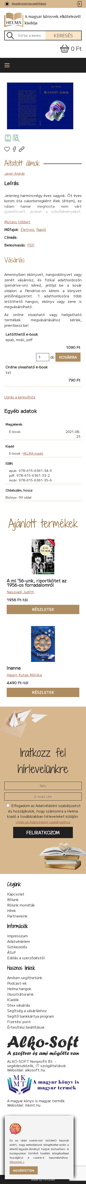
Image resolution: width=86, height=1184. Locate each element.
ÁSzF (11, 952)
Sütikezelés (17, 947)
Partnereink (17, 916)
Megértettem (23, 1170)
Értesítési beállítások (26, 1027)
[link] (7, 4)
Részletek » (17, 1162)
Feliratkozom (43, 832)
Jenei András (14, 173)
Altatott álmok (22, 163)
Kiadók (13, 1000)
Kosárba (66, 357)
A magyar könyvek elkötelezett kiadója (53, 19)
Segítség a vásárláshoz (27, 1011)
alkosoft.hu (35, 1069)
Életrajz (27, 229)
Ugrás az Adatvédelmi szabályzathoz (43, 822)
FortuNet (49, 1179)
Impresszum (17, 936)
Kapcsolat (15, 894)
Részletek (30, 609)
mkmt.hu (32, 1105)
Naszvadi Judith (20, 591)
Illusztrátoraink (20, 994)
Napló (41, 229)
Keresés (63, 35)
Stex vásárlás (18, 1005)
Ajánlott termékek (43, 523)
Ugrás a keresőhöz (19, 396)
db (52, 357)
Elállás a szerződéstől (26, 958)
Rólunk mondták (21, 905)
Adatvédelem (18, 941)
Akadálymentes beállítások (29, 3)
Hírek (11, 910)
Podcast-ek (17, 983)
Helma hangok (19, 989)
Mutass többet (17, 221)
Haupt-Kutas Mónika (24, 674)
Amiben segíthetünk (24, 978)
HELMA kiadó (33, 453)
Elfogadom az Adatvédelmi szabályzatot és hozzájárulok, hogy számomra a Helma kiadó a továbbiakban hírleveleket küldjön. (44, 813)
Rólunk (13, 899)
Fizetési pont (19, 1022)
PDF (31, 244)
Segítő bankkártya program (30, 1016)
